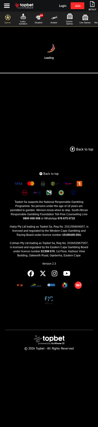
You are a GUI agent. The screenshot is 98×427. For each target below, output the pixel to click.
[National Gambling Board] (20, 286)
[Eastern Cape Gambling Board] (35, 286)
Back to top (50, 173)
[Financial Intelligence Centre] (49, 301)
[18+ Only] (78, 286)
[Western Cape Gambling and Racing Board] (51, 286)
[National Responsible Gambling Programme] (65, 286)
